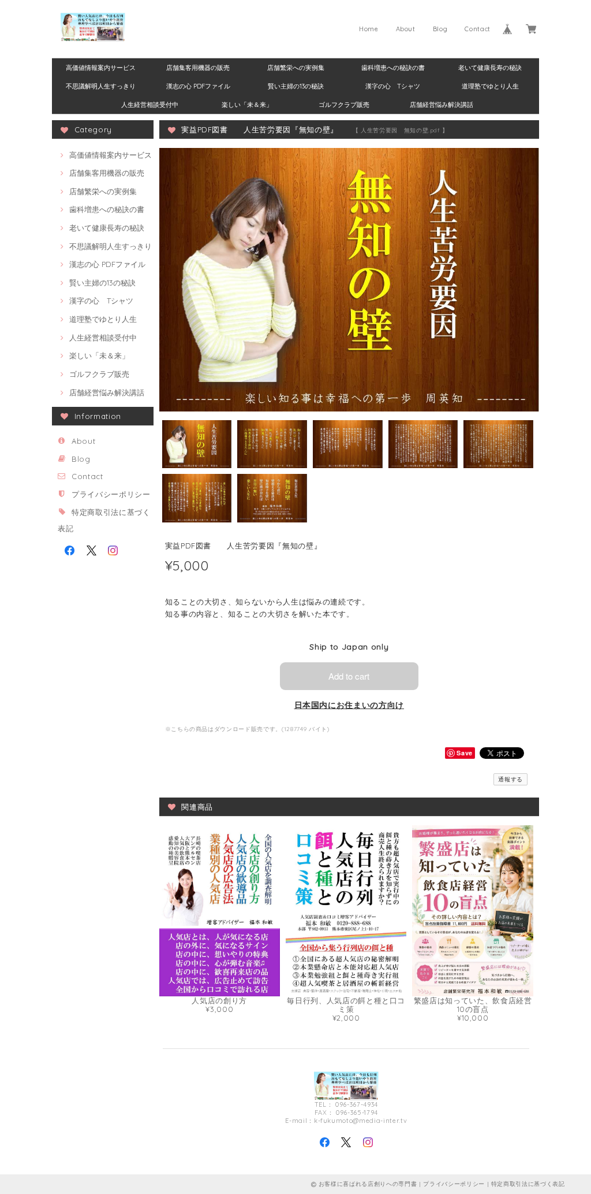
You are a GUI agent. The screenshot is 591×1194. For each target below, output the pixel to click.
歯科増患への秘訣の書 (393, 68)
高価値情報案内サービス (101, 68)
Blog (440, 29)
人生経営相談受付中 (149, 105)
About (406, 29)
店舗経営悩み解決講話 (441, 105)
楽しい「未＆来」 (247, 105)
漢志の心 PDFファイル (198, 86)
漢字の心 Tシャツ (392, 86)
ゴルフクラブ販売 (344, 105)
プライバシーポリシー (111, 494)
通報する (510, 779)
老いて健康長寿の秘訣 (490, 68)
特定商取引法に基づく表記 (528, 1184)
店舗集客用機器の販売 (198, 68)
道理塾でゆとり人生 (490, 86)
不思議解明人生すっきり (101, 86)
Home (369, 29)
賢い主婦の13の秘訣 (296, 86)
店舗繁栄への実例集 (295, 68)
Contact (478, 29)
